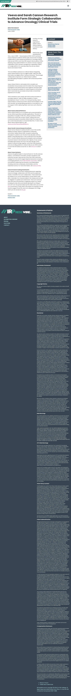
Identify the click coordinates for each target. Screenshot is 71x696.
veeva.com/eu (37, 166)
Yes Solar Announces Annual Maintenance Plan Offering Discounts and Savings (50, 1)
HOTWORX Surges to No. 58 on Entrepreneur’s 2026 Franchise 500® (54, 89)
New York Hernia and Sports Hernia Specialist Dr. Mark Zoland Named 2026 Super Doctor (54, 65)
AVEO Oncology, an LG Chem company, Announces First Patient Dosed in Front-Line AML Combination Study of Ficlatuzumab (54, 96)
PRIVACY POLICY (44, 683)
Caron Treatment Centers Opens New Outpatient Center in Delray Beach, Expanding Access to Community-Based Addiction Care (54, 111)
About (6, 217)
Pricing (6, 221)
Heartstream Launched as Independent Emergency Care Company (54, 119)
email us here (11, 197)
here (9, 186)
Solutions (7, 223)
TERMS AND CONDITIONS (46, 684)
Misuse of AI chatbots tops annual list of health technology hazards (54, 59)
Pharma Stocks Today (14, 29)
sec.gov (23, 190)
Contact (6, 225)
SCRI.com (33, 146)
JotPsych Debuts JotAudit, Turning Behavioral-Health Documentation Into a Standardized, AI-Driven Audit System (54, 72)
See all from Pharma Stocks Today (53, 44)
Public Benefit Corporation (30, 160)
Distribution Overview (10, 219)
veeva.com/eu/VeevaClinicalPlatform (18, 124)
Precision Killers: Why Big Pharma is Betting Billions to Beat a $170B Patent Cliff (55, 103)
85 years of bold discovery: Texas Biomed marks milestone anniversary (54, 125)
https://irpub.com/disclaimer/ (62, 517)
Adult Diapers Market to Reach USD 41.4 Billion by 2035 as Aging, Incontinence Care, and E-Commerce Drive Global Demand (54, 82)
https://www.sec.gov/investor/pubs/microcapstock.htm (49, 465)
